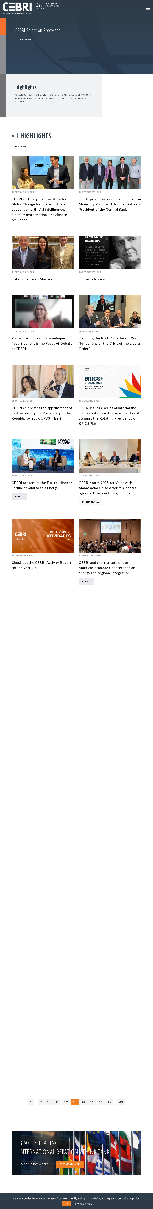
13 (74, 1102)
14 (83, 1102)
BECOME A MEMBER (70, 1164)
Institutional (90, 501)
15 (92, 1102)
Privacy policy (83, 1203)
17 (109, 1102)
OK (66, 1203)
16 (101, 1102)
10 (49, 1102)
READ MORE (25, 39)
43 (121, 1102)
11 (57, 1102)
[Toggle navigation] (148, 8)
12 (66, 1102)
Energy (19, 496)
